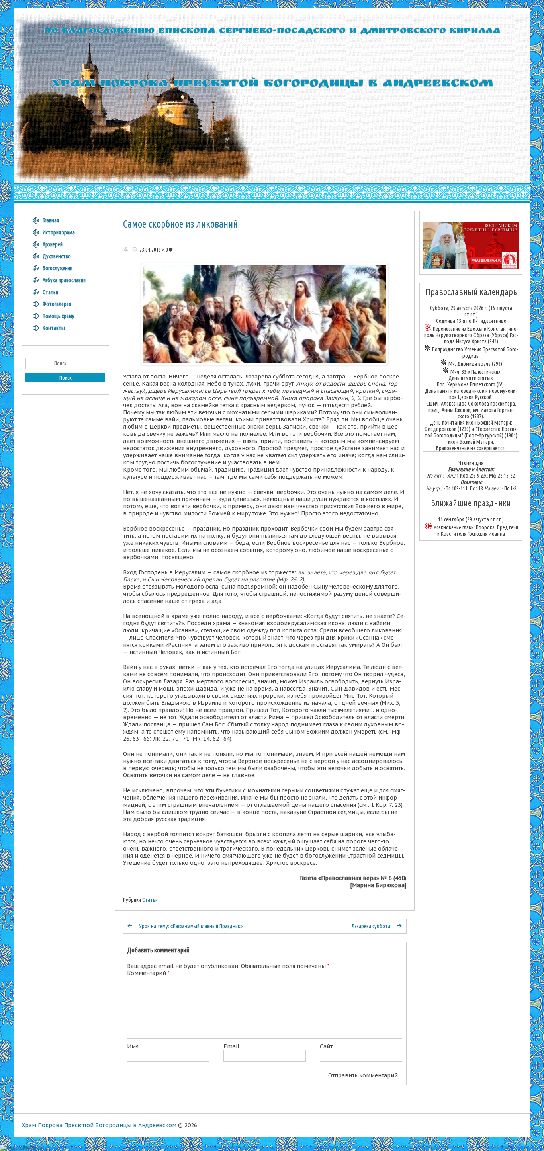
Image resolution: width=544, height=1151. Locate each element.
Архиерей (53, 244)
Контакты (54, 328)
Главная (51, 220)
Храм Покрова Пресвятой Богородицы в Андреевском (99, 1125)
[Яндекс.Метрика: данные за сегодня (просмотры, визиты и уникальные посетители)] (21, 1148)
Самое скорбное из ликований (180, 224)
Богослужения (57, 268)
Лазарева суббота (370, 926)
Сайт (326, 1046)
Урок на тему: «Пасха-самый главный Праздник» (191, 926)
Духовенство (57, 256)
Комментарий (148, 973)
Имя (133, 1046)
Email (231, 1046)
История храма (59, 232)
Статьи (150, 900)
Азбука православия (64, 280)
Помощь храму (58, 316)
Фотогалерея (57, 304)
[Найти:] (65, 363)
